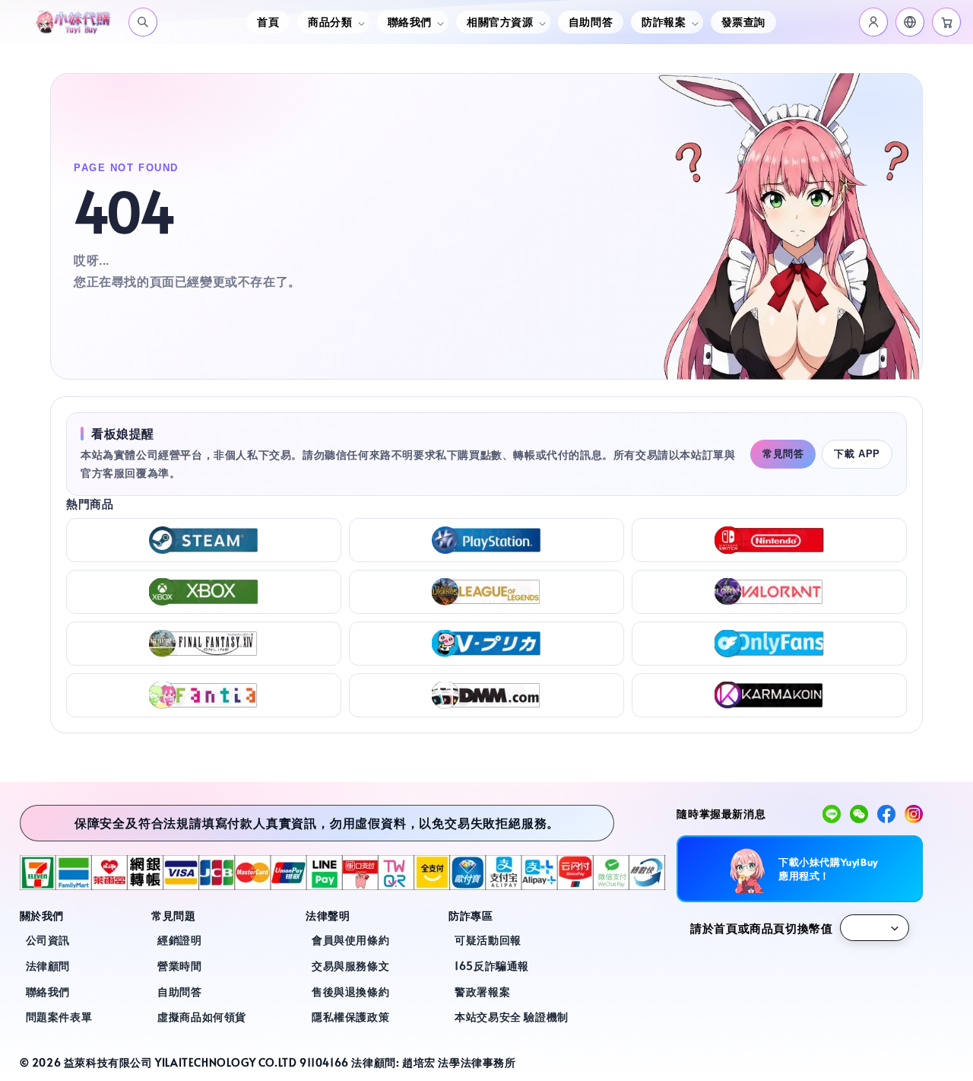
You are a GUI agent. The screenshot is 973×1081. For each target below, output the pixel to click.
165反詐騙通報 (492, 966)
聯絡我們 (48, 991)
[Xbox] (203, 592)
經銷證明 (179, 940)
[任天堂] (769, 540)
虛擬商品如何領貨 (201, 1016)
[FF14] (203, 644)
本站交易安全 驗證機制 (512, 1016)
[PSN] (486, 540)
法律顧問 (48, 966)
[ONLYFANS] (769, 644)
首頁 (268, 21)
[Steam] (203, 540)
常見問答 (782, 453)
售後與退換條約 (350, 991)
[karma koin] (769, 695)
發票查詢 (743, 21)
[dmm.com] (486, 695)
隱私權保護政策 (350, 1016)
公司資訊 (48, 940)
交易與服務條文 (350, 966)
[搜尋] (142, 22)
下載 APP (857, 453)
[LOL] (486, 592)
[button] (909, 22)
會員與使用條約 (350, 940)
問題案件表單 (59, 1016)
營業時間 (179, 966)
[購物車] (946, 22)
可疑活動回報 (488, 940)
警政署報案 (482, 991)
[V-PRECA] (486, 644)
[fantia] (203, 695)
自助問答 (591, 21)
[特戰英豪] (769, 592)
